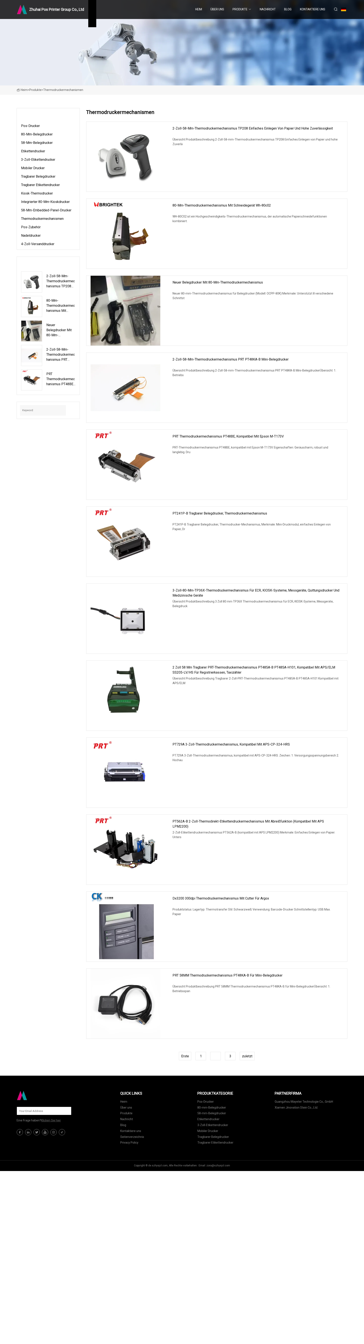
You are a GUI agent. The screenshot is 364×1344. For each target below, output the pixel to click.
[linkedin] (28, 1132)
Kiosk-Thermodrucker (37, 193)
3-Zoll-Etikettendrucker (38, 160)
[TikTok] (62, 1132)
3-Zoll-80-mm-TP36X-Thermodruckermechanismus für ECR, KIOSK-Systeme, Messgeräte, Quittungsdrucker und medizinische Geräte (256, 592)
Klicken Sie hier (51, 1120)
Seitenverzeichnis (132, 1137)
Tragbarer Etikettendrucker (40, 185)
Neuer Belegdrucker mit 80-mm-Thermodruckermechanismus (218, 282)
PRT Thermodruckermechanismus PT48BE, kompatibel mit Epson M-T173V (228, 436)
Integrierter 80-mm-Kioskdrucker (45, 202)
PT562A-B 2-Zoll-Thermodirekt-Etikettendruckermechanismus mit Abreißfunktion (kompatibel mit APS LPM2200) (248, 823)
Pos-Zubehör (31, 227)
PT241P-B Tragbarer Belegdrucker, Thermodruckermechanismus (220, 513)
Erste (185, 1056)
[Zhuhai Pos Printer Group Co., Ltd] (38, 1095)
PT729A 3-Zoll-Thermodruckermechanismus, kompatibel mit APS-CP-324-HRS (231, 744)
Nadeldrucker (31, 236)
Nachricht (268, 9)
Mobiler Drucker (33, 168)
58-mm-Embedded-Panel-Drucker (46, 210)
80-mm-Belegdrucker (37, 134)
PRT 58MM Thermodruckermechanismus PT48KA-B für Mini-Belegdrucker (227, 975)
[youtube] (45, 1132)
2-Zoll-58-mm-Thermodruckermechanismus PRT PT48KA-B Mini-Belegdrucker (231, 359)
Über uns (217, 9)
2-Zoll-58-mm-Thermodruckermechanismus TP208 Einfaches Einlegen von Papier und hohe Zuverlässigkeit (253, 128)
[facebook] (20, 1132)
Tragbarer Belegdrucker (38, 176)
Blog (288, 9)
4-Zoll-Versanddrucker (37, 244)
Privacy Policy (129, 1142)
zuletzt (247, 1056)
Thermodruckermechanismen (42, 219)
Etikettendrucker (33, 151)
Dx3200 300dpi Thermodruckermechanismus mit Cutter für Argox (221, 898)
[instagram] (53, 1132)
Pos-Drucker (30, 126)
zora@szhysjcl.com (218, 1165)
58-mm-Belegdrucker (37, 143)
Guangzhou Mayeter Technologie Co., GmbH (304, 1101)
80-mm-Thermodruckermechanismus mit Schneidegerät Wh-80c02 (222, 205)
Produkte (240, 9)
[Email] (66, 1111)
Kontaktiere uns (312, 9)
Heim (198, 9)
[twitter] (36, 1132)
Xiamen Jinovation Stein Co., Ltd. (296, 1107)
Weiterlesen (190, 155)
